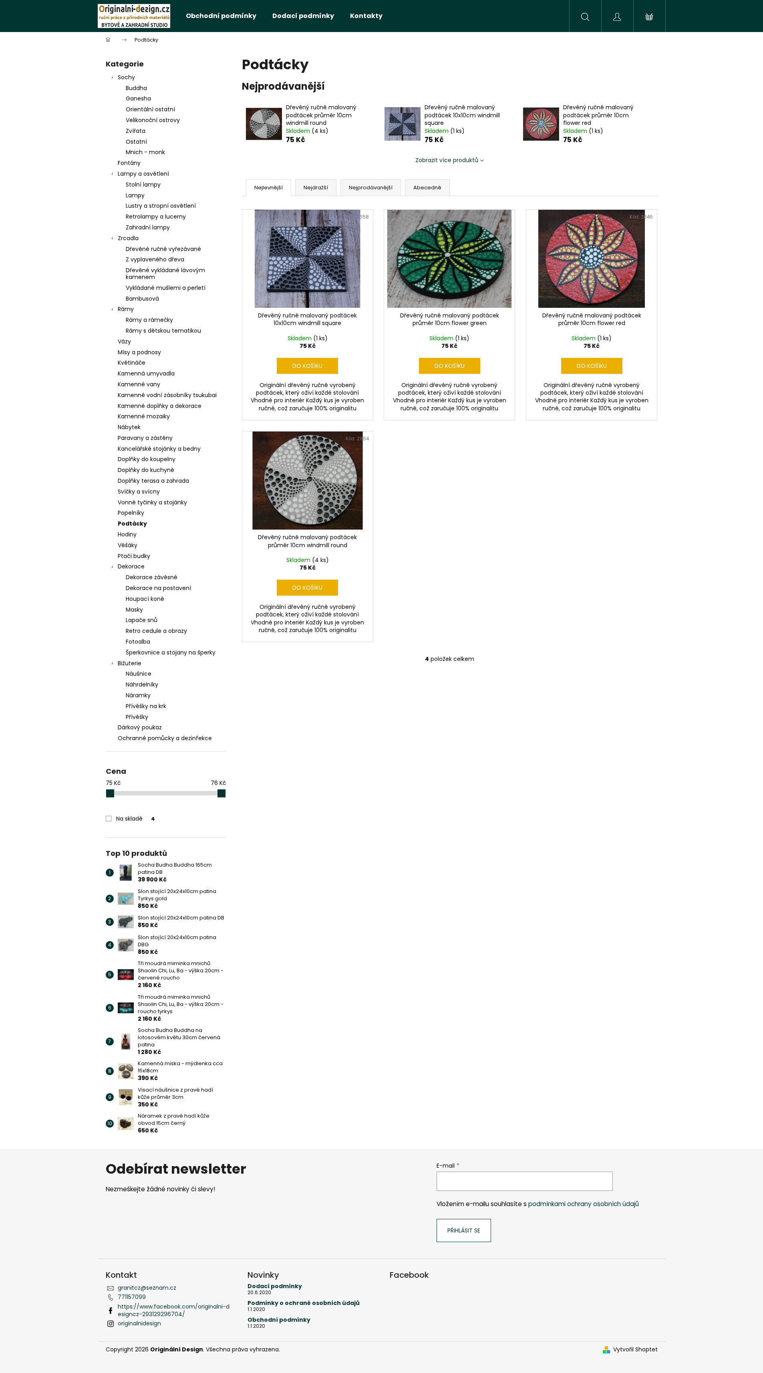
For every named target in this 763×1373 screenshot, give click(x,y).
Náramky (138, 695)
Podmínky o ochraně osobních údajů (304, 1303)
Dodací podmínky (275, 1286)
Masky (134, 610)
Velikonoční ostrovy (153, 120)
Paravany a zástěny (145, 438)
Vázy (124, 341)
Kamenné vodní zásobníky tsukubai (167, 395)
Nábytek (129, 427)
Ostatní (136, 142)
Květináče (131, 363)
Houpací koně (145, 599)
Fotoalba (138, 642)
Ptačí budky (134, 556)
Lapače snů (141, 620)
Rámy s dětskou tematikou (163, 331)
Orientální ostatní (150, 109)
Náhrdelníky (142, 684)
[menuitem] (221, 16)
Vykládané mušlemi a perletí (165, 288)
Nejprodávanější (371, 187)
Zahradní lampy (148, 227)
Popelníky (131, 513)
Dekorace (131, 566)
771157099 (132, 1297)
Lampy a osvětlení (143, 174)
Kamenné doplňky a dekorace (159, 406)
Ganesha (138, 98)
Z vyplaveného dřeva (155, 259)
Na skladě (135, 819)
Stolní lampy (143, 185)
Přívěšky (137, 717)
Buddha (136, 88)
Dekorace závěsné (151, 577)
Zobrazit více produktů (446, 160)
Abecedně (427, 187)
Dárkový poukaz (140, 727)
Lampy (135, 195)
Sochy (126, 77)
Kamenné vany (139, 384)
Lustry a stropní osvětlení (161, 206)
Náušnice (138, 674)
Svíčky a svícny (139, 492)
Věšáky (127, 545)
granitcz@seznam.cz (147, 1288)
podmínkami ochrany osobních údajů (583, 1204)
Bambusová (142, 299)
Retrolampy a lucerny (156, 217)
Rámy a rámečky (149, 320)
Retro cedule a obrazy (156, 631)
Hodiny (127, 534)
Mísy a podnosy (139, 352)
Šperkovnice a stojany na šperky (170, 652)
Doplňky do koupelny (146, 459)
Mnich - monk (145, 152)
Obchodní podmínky (279, 1320)
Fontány (129, 163)
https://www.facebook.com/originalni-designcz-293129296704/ (174, 1310)
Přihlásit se (463, 1230)
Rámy (126, 309)
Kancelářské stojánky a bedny (159, 449)
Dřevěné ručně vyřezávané (163, 249)
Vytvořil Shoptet (635, 1349)
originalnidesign (139, 1323)
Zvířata (135, 131)
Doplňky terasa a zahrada (153, 481)
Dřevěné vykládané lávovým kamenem (165, 273)
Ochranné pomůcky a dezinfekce (165, 738)
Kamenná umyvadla (146, 373)
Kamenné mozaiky (144, 416)
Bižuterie (129, 663)
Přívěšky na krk (146, 706)
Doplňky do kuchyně (146, 470)
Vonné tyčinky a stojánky (152, 502)
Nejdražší (316, 187)
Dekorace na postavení (158, 588)
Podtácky (132, 524)
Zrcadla (128, 238)
